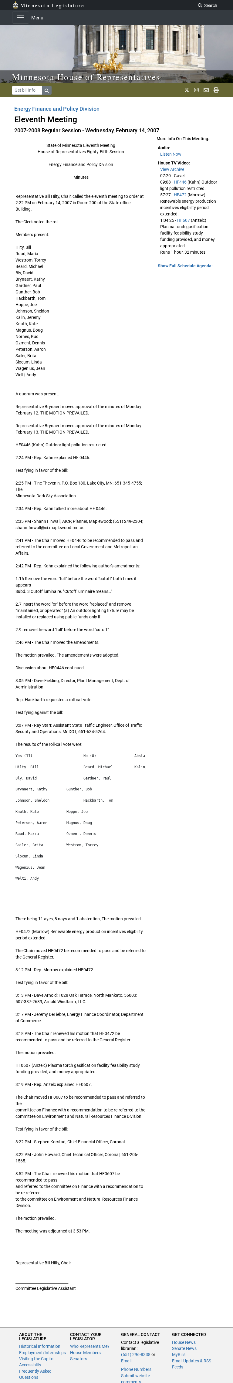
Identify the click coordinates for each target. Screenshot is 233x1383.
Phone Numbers (136, 1369)
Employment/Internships (42, 1352)
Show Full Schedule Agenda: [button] (185, 265)
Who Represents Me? (90, 1346)
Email (126, 1360)
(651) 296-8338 (135, 1354)
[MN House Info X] (187, 90)
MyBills (178, 1354)
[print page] (216, 90)
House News (184, 1342)
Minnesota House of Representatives (86, 77)
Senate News (184, 1348)
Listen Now (170, 154)
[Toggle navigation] (20, 18)
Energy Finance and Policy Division (57, 109)
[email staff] (206, 90)
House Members (85, 1352)
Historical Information (39, 1346)
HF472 (180, 194)
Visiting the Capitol (36, 1358)
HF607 (183, 220)
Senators (78, 1358)
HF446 (180, 182)
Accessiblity (30, 1364)
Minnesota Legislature (52, 5)
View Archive (172, 169)
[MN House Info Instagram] (196, 90)
